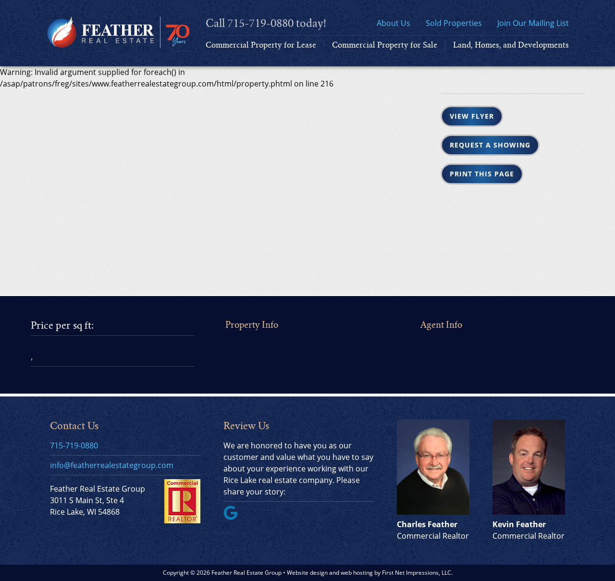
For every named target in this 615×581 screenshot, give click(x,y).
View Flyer (472, 116)
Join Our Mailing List (533, 23)
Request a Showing (490, 144)
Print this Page (482, 173)
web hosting (357, 573)
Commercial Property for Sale (384, 45)
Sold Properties (454, 23)
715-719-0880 (260, 23)
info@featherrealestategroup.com (111, 465)
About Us (393, 23)
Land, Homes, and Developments (511, 45)
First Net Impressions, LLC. (417, 573)
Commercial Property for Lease (261, 45)
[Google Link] (234, 517)
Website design (307, 573)
